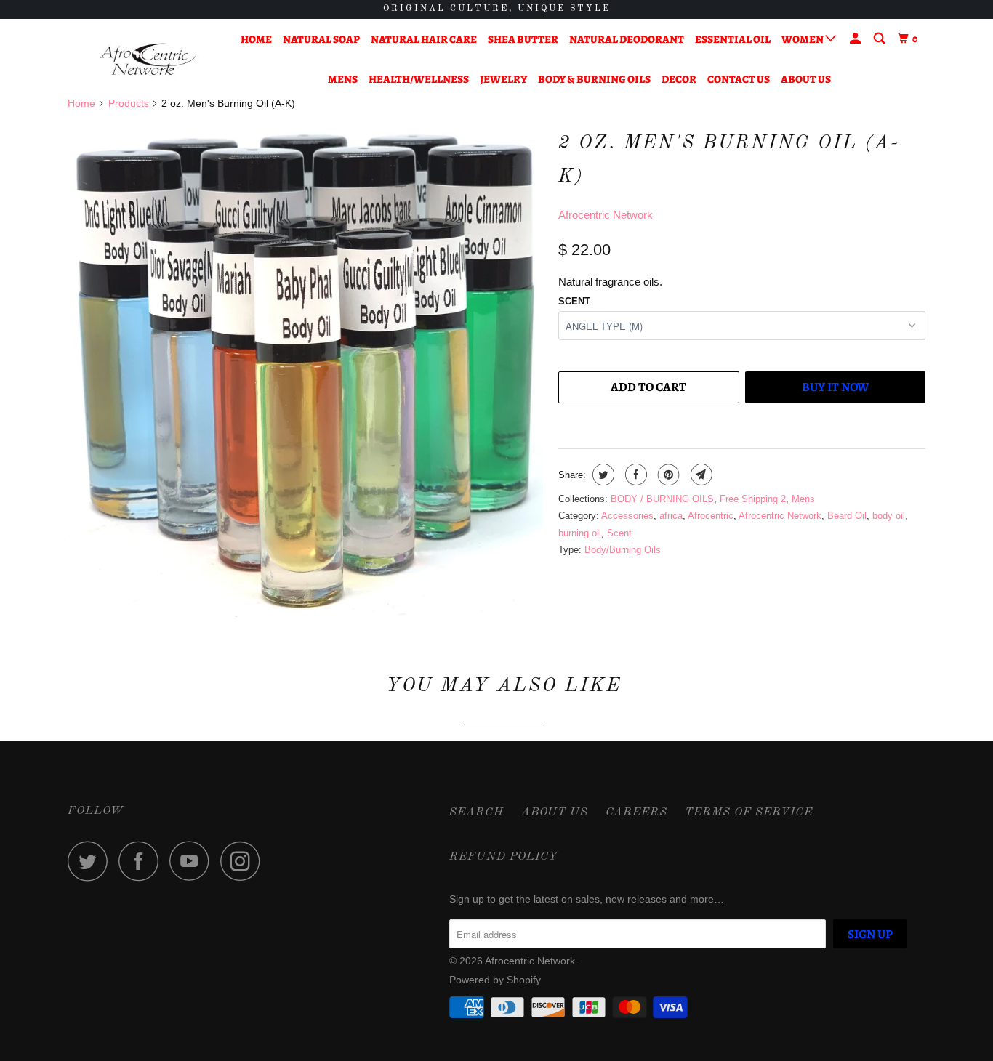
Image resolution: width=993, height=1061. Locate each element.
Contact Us (738, 79)
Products (128, 103)
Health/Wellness (419, 79)
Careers (636, 812)
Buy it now (835, 387)
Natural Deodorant (626, 39)
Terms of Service (749, 812)
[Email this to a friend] (699, 474)
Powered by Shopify (495, 979)
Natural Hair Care (424, 39)
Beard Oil (847, 515)
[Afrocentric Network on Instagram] (244, 861)
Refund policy (503, 857)
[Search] (880, 38)
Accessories (627, 515)
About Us (806, 79)
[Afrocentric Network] (142, 59)
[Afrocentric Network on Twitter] (92, 861)
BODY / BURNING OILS (662, 498)
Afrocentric (710, 515)
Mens (343, 79)
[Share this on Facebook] (634, 474)
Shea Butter (523, 39)
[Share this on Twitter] (601, 474)
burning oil (579, 533)
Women (803, 39)
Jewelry (503, 79)
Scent (574, 301)
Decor (679, 79)
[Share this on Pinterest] (667, 474)
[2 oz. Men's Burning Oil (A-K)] (306, 371)
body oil (888, 515)
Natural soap (321, 39)
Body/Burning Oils (622, 549)
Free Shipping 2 (753, 498)
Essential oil (733, 39)
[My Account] (856, 38)
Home (256, 39)
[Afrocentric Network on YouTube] (193, 861)
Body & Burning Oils (594, 79)
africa (671, 515)
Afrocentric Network (605, 215)
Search (476, 812)
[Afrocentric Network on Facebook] (142, 861)
